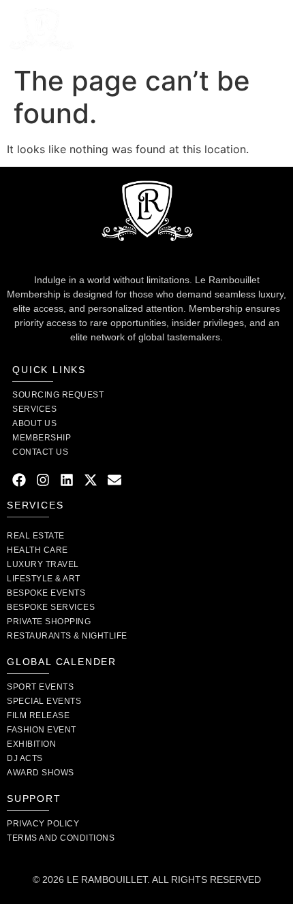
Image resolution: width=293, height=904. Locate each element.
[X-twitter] (90, 480)
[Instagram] (43, 480)
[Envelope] (114, 480)
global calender (62, 661)
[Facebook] (19, 480)
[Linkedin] (67, 480)
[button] (274, 29)
